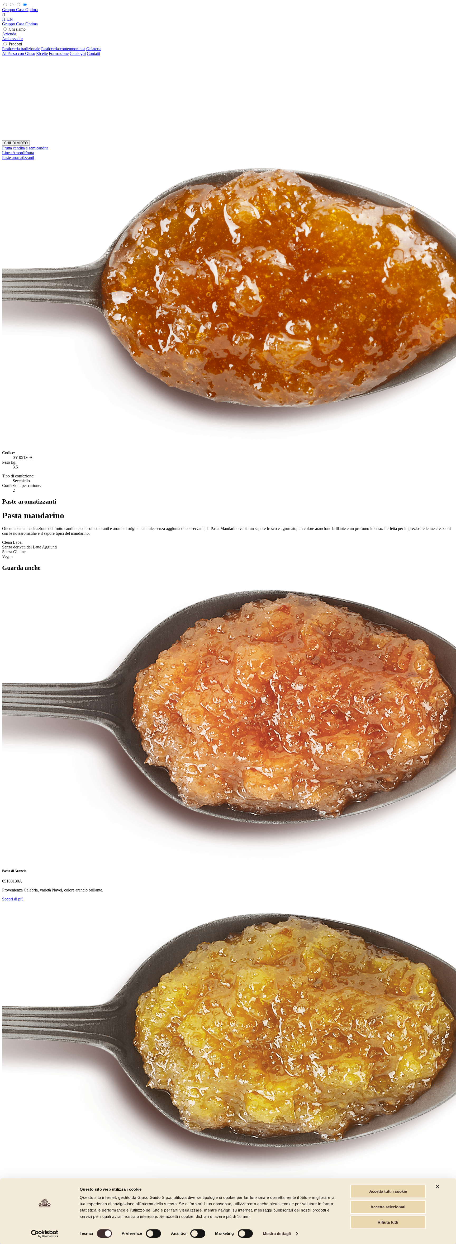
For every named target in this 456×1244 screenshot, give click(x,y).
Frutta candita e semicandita (25, 148)
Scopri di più (12, 899)
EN (10, 19)
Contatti (93, 53)
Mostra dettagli (277, 1233)
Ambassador (12, 38)
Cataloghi (78, 53)
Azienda (9, 34)
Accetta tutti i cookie (388, 1191)
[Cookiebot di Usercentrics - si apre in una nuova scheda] (45, 1234)
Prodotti (15, 44)
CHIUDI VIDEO (16, 143)
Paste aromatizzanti (18, 157)
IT (4, 19)
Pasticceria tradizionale (21, 48)
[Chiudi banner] (437, 1186)
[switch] (153, 1233)
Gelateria (93, 48)
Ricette (42, 53)
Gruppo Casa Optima (20, 9)
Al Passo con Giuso (18, 53)
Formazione (59, 53)
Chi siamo (17, 29)
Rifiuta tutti (388, 1222)
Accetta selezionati (387, 1207)
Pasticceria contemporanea (63, 48)
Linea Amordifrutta (18, 153)
